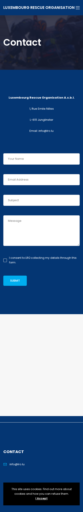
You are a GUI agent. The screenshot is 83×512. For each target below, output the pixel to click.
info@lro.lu (17, 464)
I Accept (41, 498)
